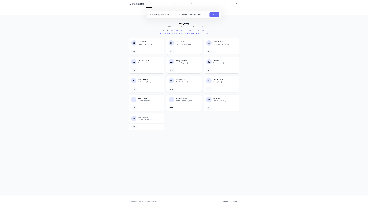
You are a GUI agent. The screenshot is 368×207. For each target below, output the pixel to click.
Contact (226, 201)
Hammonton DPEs (186, 31)
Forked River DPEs (199, 31)
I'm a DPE (167, 4)
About (235, 201)
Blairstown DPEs (165, 33)
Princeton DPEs (189, 33)
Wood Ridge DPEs (177, 33)
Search (149, 4)
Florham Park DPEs (202, 33)
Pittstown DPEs (174, 31)
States (158, 4)
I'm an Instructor (181, 4)
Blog (192, 4)
